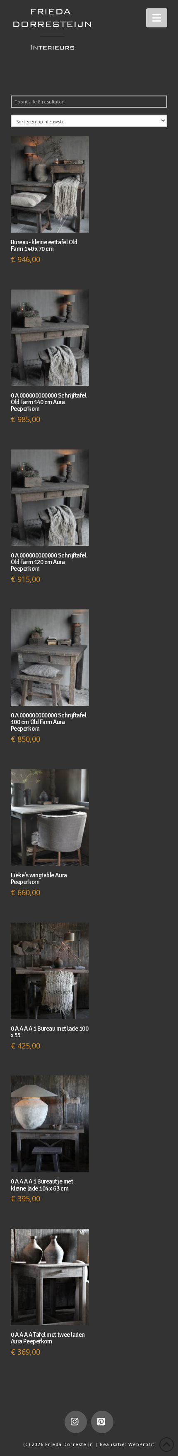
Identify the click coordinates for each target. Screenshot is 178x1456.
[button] (156, 17)
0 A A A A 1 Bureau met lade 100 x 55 (50, 1032)
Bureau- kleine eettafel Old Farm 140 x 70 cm (44, 245)
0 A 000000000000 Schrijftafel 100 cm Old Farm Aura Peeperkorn (49, 722)
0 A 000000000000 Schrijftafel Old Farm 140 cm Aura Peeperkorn (49, 402)
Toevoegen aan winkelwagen (52, 218)
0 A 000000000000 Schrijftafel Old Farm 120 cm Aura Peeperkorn (49, 562)
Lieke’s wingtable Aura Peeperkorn (39, 879)
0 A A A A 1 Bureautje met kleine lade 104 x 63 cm (42, 1185)
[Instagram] (76, 1422)
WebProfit (141, 1444)
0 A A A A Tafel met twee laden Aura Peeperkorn (48, 1338)
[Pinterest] (102, 1422)
